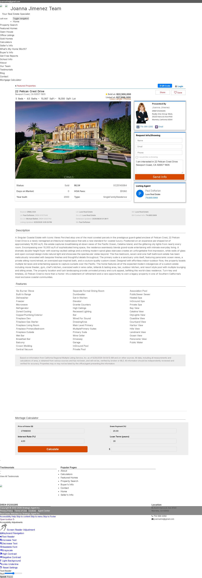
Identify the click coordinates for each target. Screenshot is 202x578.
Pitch (2, 573)
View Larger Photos (120, 99)
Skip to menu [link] (37, 516)
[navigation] (101, 543)
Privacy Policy (6, 511)
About (3, 62)
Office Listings (7, 35)
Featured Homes (8, 28)
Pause (10, 577)
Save (179, 92)
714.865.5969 (151, 198)
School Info (6, 59)
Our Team (5, 66)
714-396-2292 (6, 21)
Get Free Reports (9, 55)
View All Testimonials (9, 476)
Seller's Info (6, 45)
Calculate (53, 449)
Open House (6, 31)
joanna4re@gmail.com (10, 1)
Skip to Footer (49, 516)
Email (161, 126)
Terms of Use (21, 511)
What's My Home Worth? (13, 49)
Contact (4, 76)
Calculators (6, 42)
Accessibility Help (8, 516)
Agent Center (44, 511)
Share (162, 92)
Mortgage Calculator (10, 80)
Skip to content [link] (23, 516)
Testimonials (6, 69)
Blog (2, 73)
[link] (7, 519)
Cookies (32, 511)
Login (180, 86)
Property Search (9, 25)
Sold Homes (6, 38)
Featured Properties (26, 85)
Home (16, 21)
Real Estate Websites (9, 513)
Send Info (160, 177)
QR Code (165, 86)
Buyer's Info (6, 52)
